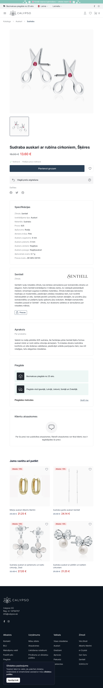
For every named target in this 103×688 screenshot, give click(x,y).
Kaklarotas (58, 664)
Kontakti (6, 641)
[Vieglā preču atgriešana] (89, 180)
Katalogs (7, 21)
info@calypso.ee (10, 614)
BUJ (5, 646)
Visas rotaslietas (61, 641)
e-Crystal (83, 650)
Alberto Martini (85, 646)
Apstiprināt (13, 680)
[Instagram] (98, 6)
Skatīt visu (84, 400)
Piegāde (6, 659)
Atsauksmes (33, 646)
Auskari (19, 21)
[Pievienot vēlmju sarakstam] (46, 469)
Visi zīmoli (83, 641)
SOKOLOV (83, 664)
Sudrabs (30, 21)
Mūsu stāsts (33, 641)
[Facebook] (94, 6)
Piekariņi (57, 659)
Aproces (57, 655)
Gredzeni (58, 650)
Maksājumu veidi (10, 650)
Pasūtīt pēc (8, 655)
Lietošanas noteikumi (37, 650)
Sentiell (82, 659)
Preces (23, 312)
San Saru (83, 655)
